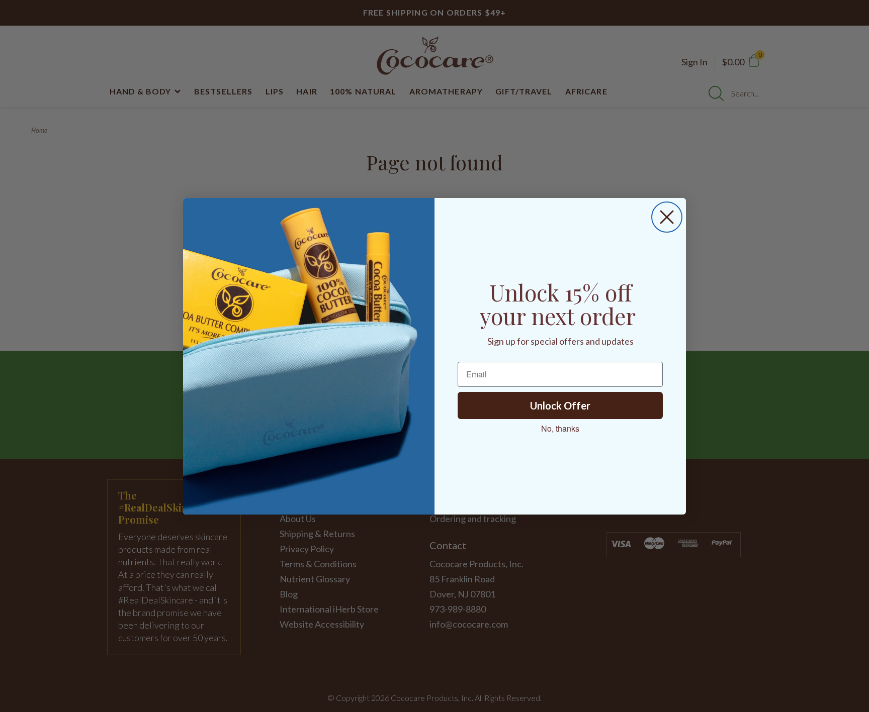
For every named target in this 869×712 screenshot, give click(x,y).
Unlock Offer (560, 405)
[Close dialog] (667, 217)
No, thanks (560, 428)
